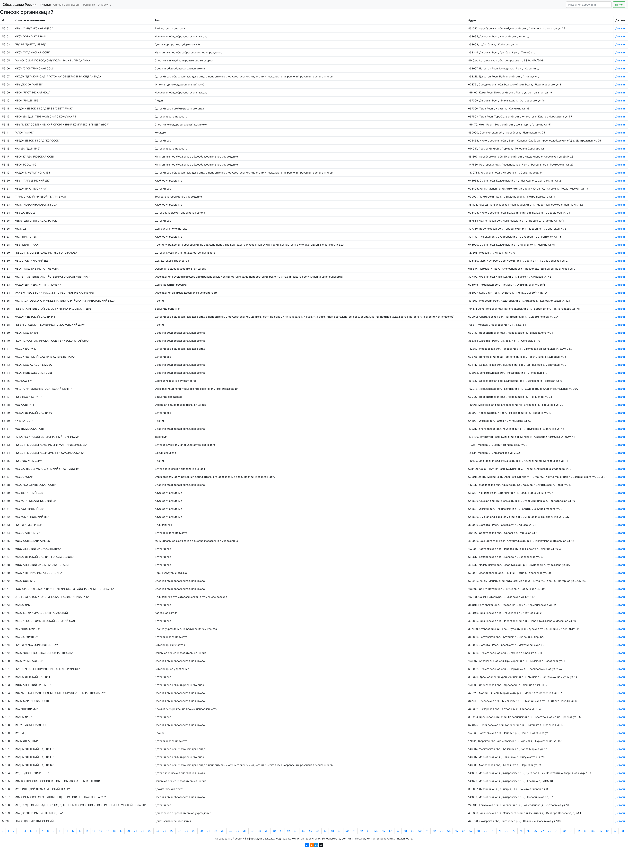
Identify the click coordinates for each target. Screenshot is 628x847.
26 (172, 830)
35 (237, 830)
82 (578, 830)
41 (281, 830)
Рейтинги (89, 4)
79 (556, 830)
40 (274, 830)
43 (295, 830)
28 (186, 830)
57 (398, 830)
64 (449, 830)
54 (376, 830)
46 (317, 830)
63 (441, 830)
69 (485, 830)
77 (542, 830)
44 (303, 830)
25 (164, 830)
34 (230, 830)
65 (456, 830)
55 (383, 830)
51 (354, 830)
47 (325, 830)
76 (535, 830)
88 (622, 830)
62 (434, 830)
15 (93, 830)
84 (593, 830)
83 (585, 830)
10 (60, 830)
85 (600, 830)
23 (149, 830)
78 (549, 830)
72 (506, 830)
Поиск (619, 4)
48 (332, 830)
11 (66, 830)
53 (368, 830)
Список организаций (66, 4)
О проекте (104, 4)
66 (463, 830)
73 (513, 830)
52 (361, 830)
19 (121, 830)
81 (571, 830)
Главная (45, 4)
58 (405, 830)
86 (607, 830)
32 (215, 830)
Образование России (19, 5)
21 (135, 830)
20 (128, 830)
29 (193, 830)
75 (528, 830)
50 (347, 830)
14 (87, 830)
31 (208, 830)
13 (80, 830)
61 (427, 830)
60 (420, 830)
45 (310, 830)
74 (521, 830)
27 (179, 830)
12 (73, 830)
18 (114, 830)
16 (100, 830)
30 (201, 830)
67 (470, 830)
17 (107, 830)
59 (412, 830)
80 (564, 830)
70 (492, 830)
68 (478, 830)
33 (222, 830)
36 (244, 830)
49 (339, 830)
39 (266, 830)
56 (390, 830)
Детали (620, 28)
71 (499, 830)
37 (252, 830)
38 (259, 830)
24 (157, 830)
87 (615, 830)
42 (288, 830)
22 (142, 830)
